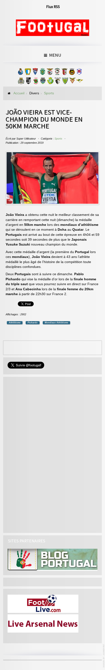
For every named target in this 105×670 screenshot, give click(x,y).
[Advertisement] (44, 454)
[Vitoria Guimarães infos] (28, 82)
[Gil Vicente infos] (35, 72)
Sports (58, 138)
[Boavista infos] (21, 82)
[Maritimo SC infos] (57, 72)
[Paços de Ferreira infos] (35, 82)
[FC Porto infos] (20, 72)
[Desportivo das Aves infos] (72, 82)
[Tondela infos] (65, 82)
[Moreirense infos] (79, 82)
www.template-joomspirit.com (104, 656)
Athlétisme (15, 322)
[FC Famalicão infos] (27, 72)
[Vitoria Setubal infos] (50, 82)
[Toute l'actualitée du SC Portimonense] (57, 82)
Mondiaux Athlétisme (56, 322)
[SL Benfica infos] (49, 72)
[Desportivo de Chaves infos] (43, 82)
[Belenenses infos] (79, 72)
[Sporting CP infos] (42, 72)
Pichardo (33, 322)
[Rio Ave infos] (71, 72)
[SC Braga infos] (64, 72)
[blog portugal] (52, 559)
